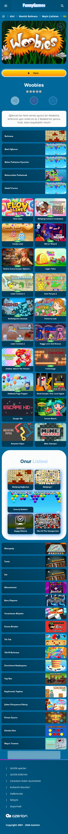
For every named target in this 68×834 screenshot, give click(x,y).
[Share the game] (15, 100)
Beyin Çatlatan (50, 16)
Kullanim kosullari (20, 787)
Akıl (12, 16)
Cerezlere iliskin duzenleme (25, 780)
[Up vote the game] (53, 100)
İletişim (14, 799)
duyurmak (15, 806)
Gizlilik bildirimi (18, 774)
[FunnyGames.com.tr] (3, 16)
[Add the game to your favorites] (60, 26)
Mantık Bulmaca (28, 16)
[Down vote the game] (34, 100)
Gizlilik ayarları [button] (18, 768)
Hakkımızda (16, 793)
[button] (62, 6)
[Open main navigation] (6, 6)
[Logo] (34, 6)
